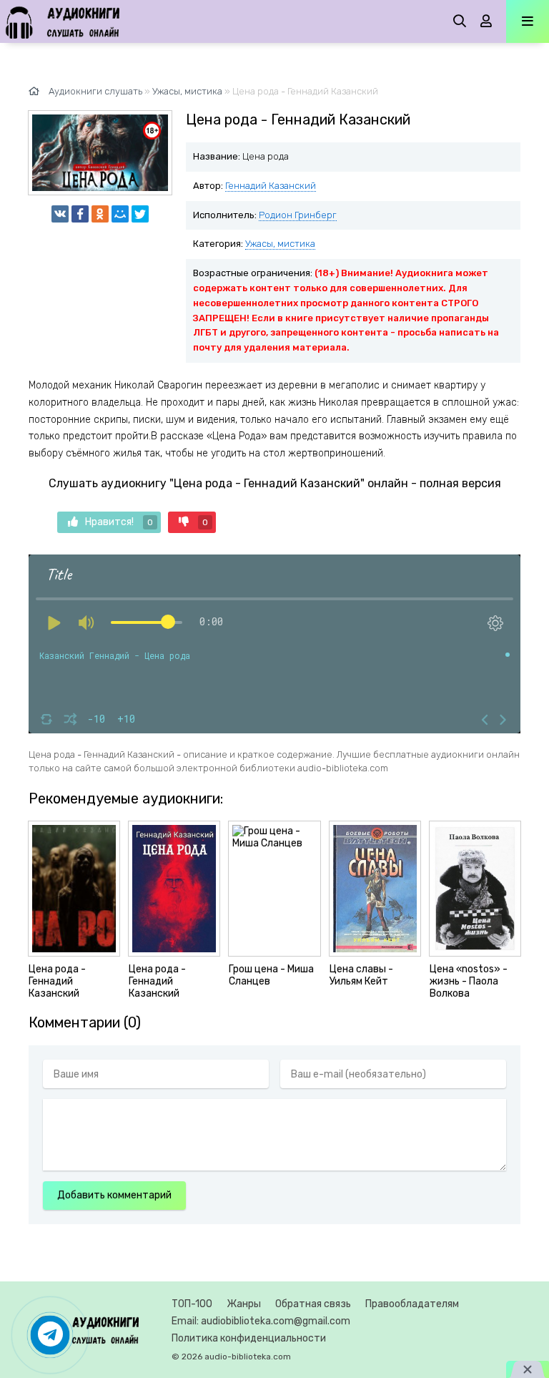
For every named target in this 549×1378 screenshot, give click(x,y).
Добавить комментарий (114, 1195)
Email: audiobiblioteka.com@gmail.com (261, 1321)
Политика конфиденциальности (249, 1338)
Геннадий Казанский (270, 185)
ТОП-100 (192, 1304)
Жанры (244, 1304)
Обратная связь (313, 1304)
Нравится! (119, 522)
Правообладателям (412, 1304)
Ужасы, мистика (280, 243)
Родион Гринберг (298, 215)
